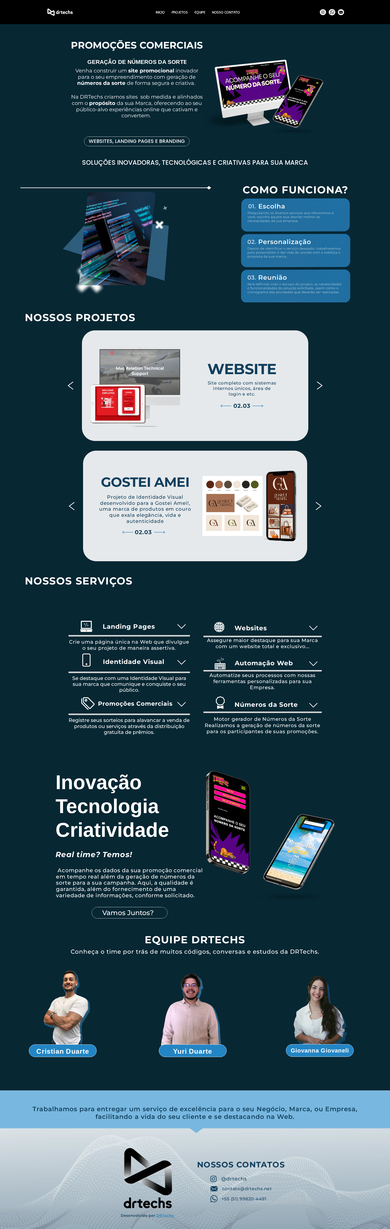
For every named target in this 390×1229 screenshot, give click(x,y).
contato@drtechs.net (247, 1188)
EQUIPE (200, 12)
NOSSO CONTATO (226, 12)
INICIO (160, 12)
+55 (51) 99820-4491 (244, 1198)
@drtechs (234, 1179)
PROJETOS (180, 12)
